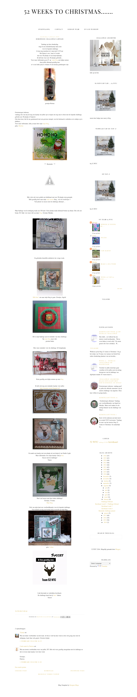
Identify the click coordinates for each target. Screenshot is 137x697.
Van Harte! (106, 251)
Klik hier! (36, 297)
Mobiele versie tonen (48, 674)
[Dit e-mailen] (61, 617)
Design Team (73, 29)
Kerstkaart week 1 (108, 414)
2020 (104, 469)
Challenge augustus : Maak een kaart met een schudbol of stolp (110, 381)
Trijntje (22, 632)
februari (106, 499)
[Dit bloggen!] (63, 617)
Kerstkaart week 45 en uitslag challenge (110, 332)
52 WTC (94, 441)
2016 (104, 518)
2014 (105, 522)
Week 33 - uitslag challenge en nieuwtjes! (107, 362)
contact (59, 29)
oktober (106, 481)
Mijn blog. (50, 503)
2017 (104, 515)
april (106, 495)
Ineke (93, 275)
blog (40, 213)
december (106, 476)
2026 (104, 456)
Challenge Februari (107, 502)
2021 (104, 467)
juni (106, 490)
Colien (51, 547)
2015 (104, 520)
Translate (104, 566)
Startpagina (44, 29)
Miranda (94, 222)
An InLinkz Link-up (21, 611)
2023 (104, 463)
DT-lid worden (91, 29)
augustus (106, 486)
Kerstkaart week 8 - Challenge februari (107, 504)
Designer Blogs (74, 685)
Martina (21, 126)
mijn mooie (50, 199)
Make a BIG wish (108, 264)
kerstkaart (113, 441)
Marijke (94, 249)
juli (106, 488)
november (106, 479)
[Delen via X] (65, 617)
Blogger (117, 549)
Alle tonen (119, 288)
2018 (104, 474)
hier (62, 455)
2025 (104, 458)
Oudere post (21, 671)
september (106, 483)
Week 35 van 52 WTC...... (107, 278)
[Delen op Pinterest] (69, 617)
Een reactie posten (20, 667)
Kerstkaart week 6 (107, 509)
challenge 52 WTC (103, 442)
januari (106, 513)
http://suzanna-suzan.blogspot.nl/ (50, 388)
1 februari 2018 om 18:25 (31, 641)
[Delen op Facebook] (67, 617)
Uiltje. (104, 237)
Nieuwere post (78, 671)
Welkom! (94, 348)
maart (106, 497)
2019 (104, 472)
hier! (55, 595)
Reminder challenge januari (107, 511)
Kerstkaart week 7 (107, 506)
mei (106, 492)
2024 (104, 460)
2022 (104, 465)
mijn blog (55, 60)
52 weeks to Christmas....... (68, 11)
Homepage (49, 671)
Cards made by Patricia (27, 646)
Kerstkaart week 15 (108, 397)
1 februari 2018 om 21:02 (31, 662)
